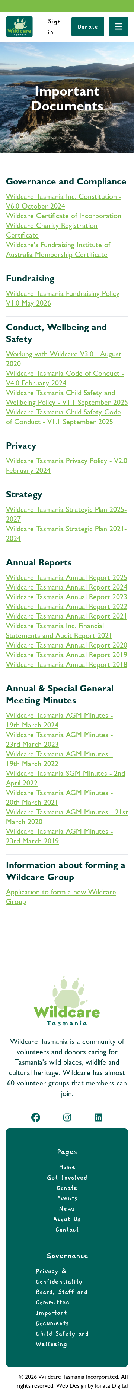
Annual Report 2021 (96, 617)
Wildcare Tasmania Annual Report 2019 (66, 655)
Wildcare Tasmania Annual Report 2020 (66, 646)
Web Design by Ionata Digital (92, 1387)
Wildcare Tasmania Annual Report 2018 (66, 665)
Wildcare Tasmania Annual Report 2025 (66, 578)
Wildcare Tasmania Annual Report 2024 (66, 588)
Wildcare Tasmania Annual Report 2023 (66, 597)
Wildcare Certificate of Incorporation (63, 216)
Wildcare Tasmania (36, 617)
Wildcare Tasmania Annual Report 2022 (66, 607)
